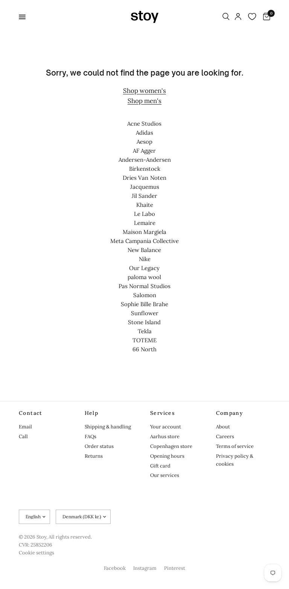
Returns (94, 456)
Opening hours (167, 456)
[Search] (226, 17)
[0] (265, 17)
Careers (225, 436)
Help (92, 413)
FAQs (90, 436)
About (223, 427)
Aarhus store (164, 436)
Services (162, 413)
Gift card (160, 466)
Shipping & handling (108, 427)
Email (25, 427)
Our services (164, 475)
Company (229, 413)
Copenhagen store (171, 446)
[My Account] (238, 17)
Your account (165, 427)
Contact (31, 413)
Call (23, 436)
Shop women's (144, 91)
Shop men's (144, 101)
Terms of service (235, 446)
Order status (99, 446)
